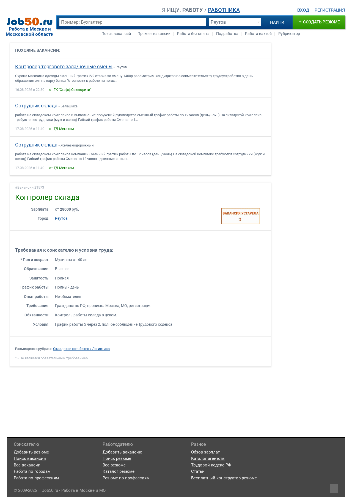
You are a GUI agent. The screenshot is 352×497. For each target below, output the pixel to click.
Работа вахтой (258, 34)
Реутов (61, 218)
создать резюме (319, 22)
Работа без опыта (193, 34)
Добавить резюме (31, 452)
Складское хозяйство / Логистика (81, 349)
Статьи (198, 471)
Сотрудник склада (36, 105)
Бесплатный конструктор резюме (224, 478)
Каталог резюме (118, 471)
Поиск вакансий (116, 34)
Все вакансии (27, 465)
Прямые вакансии (154, 34)
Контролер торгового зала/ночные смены (63, 66)
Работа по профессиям (36, 478)
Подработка (227, 34)
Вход (303, 10)
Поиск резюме (117, 458)
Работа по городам (32, 471)
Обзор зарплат (205, 452)
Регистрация (330, 10)
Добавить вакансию (122, 452)
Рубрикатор (289, 34)
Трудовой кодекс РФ (211, 465)
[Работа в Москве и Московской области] (29, 21)
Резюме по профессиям (126, 478)
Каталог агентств (208, 458)
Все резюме (114, 465)
